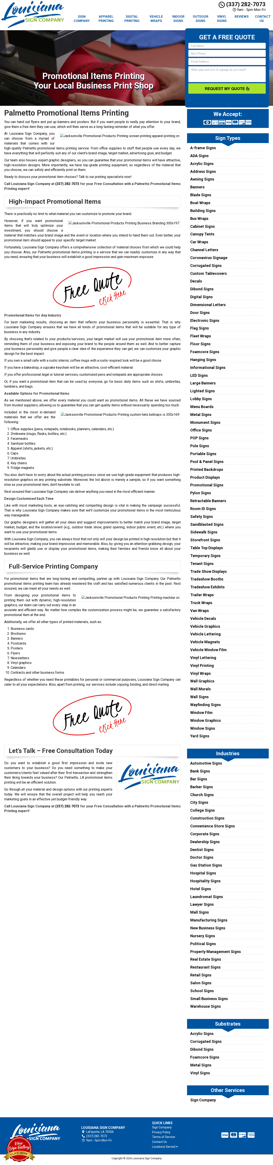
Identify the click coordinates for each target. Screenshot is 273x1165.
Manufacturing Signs (208, 920)
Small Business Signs (209, 998)
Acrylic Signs (201, 163)
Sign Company (82, 19)
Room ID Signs (203, 508)
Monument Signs (205, 422)
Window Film (201, 712)
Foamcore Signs (204, 352)
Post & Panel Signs (207, 461)
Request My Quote (225, 88)
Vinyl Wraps (200, 673)
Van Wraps (199, 610)
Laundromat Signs (206, 896)
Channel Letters (204, 250)
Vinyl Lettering (203, 657)
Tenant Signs (201, 563)
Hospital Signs (203, 873)
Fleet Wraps (200, 336)
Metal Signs (200, 414)
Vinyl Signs (222, 19)
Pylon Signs (200, 493)
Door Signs (200, 312)
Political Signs (203, 943)
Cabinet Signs (202, 226)
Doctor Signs (201, 857)
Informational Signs (207, 367)
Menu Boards (201, 406)
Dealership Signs (205, 842)
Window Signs (202, 728)
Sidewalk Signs (203, 532)
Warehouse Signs (205, 1006)
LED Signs (199, 375)
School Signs (202, 991)
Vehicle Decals (203, 618)
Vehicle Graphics (205, 626)
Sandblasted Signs (207, 524)
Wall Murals (200, 689)
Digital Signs (201, 297)
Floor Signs (200, 344)
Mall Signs (199, 912)
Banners (197, 187)
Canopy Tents (202, 234)
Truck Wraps (201, 602)
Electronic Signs (204, 320)
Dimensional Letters (208, 304)
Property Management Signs (215, 951)
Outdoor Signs (200, 19)
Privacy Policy (161, 1132)
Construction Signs (207, 818)
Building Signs (203, 210)
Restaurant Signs (205, 967)
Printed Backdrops (206, 469)
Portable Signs (203, 453)
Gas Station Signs (206, 865)
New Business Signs (207, 928)
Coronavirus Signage (208, 257)
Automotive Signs (206, 763)
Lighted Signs (202, 391)
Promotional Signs (206, 485)
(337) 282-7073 (245, 4)
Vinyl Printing (202, 665)
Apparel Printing (106, 19)
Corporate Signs (204, 834)
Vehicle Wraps (156, 19)
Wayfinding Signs (205, 704)
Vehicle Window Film (208, 650)
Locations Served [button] (164, 1146)
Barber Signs (201, 787)
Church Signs (202, 794)
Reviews (242, 17)
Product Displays (205, 477)
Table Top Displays (206, 548)
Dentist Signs (202, 849)
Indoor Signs (178, 19)
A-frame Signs (203, 148)
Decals (196, 281)
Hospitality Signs (205, 881)
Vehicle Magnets (205, 642)
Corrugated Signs (206, 265)
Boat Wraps (200, 203)
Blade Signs (200, 195)
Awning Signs (202, 179)
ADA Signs (199, 155)
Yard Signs (199, 736)
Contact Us (263, 19)
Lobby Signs (201, 399)
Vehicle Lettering (205, 634)
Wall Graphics (202, 681)
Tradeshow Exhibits (207, 587)
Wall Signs (199, 697)
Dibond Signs (201, 289)
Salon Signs (200, 983)
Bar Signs (198, 779)
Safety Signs (201, 516)
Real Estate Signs (205, 959)
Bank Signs (200, 771)
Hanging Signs (203, 359)
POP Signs (199, 438)
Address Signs (203, 171)
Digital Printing (131, 19)
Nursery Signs (202, 936)
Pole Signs (199, 446)
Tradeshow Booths (206, 579)
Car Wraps (199, 242)
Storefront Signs (205, 540)
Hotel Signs (200, 889)
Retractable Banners (208, 501)
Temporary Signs (205, 555)
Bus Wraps (199, 218)
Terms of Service (163, 1137)
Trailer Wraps (202, 595)
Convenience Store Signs (212, 826)
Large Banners (203, 383)
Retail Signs (200, 975)
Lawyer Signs (202, 904)
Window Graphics (205, 720)
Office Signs (201, 430)
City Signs (199, 802)
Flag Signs (199, 328)
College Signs (202, 810)
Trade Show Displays (208, 571)
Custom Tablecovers (208, 273)
